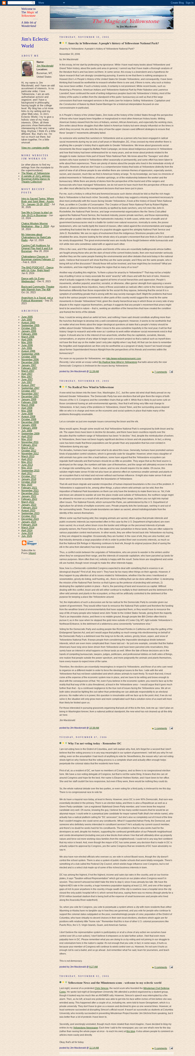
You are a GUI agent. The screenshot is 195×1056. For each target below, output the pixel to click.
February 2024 (29, 524)
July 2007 (26, 382)
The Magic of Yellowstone (35, 173)
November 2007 (30, 393)
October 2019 (28, 482)
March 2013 (27, 456)
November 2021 (30, 490)
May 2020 (26, 484)
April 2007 (26, 373)
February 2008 (29, 402)
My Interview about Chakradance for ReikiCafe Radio (36, 237)
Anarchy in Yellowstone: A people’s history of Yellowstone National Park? (113, 43)
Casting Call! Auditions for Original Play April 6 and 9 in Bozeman (37, 248)
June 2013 (27, 464)
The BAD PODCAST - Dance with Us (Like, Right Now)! (37, 269)
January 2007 (28, 365)
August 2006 (28, 351)
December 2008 (30, 422)
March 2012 (27, 447)
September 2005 (30, 325)
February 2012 (29, 445)
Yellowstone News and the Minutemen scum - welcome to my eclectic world (114, 982)
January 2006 (28, 331)
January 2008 (28, 399)
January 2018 (28, 479)
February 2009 (29, 427)
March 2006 (27, 336)
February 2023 (29, 507)
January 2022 (28, 496)
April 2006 (26, 339)
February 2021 (29, 487)
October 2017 (28, 476)
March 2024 (27, 527)
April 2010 (26, 436)
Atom (32, 553)
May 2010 (26, 439)
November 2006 (30, 359)
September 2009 (30, 433)
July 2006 (26, 348)
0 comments (160, 967)
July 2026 (26, 536)
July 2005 (26, 319)
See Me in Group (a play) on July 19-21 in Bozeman (36, 214)
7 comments (160, 372)
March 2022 (27, 501)
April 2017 (26, 473)
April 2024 (26, 530)
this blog (130, 1031)
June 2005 (27, 316)
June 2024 (27, 533)
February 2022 (29, 499)
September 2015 (30, 470)
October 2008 (28, 419)
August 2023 (28, 510)
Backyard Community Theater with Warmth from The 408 (37, 288)
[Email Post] (171, 372)
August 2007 (28, 385)
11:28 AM (94, 371)
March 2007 (27, 371)
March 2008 (27, 405)
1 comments (160, 728)
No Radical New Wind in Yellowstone (118, 362)
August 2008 (28, 416)
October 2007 (28, 390)
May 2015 (26, 467)
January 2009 (28, 425)
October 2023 (28, 516)
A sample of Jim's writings (35, 176)
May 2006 (26, 342)
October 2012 (28, 450)
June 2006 (27, 345)
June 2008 (27, 413)
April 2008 (26, 408)
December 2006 (30, 362)
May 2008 (26, 410)
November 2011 (29, 442)
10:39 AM (94, 728)
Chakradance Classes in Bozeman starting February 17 (38, 258)
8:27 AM (93, 966)
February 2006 (29, 334)
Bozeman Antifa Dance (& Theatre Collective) (35, 180)
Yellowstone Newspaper (85, 1027)
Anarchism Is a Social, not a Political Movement (37, 299)
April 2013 (26, 459)
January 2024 (28, 521)
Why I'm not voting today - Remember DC (94, 743)
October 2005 (28, 328)
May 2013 (26, 462)
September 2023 (30, 513)
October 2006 (28, 356)
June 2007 (27, 379)
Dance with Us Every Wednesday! (33, 280)
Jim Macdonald (45, 65)
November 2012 (30, 453)
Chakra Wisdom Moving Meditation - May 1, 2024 (35, 225)
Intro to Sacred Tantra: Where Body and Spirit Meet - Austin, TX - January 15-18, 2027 (37, 201)
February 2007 (29, 368)
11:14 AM (94, 1048)
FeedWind (25, 559)
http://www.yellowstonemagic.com (123, 358)
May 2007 (26, 376)
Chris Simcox (101, 988)
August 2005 (28, 322)
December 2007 (30, 396)
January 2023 (28, 504)
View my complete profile (35, 147)
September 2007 (30, 388)
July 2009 (26, 430)
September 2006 (30, 353)
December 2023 (30, 519)
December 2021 (30, 493)
